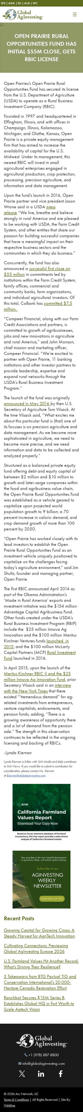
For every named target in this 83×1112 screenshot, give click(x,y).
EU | (21, 3)
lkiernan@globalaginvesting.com (26, 775)
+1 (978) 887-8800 (44, 1054)
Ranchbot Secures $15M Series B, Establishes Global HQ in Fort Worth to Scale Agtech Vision (39, 1003)
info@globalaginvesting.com (43, 1063)
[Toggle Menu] (74, 14)
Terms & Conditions (16, 1100)
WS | (4, 3)
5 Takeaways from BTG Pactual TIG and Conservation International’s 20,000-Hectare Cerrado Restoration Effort (40, 982)
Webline (9, 1105)
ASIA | (12, 3)
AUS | (28, 3)
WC (35, 3)
